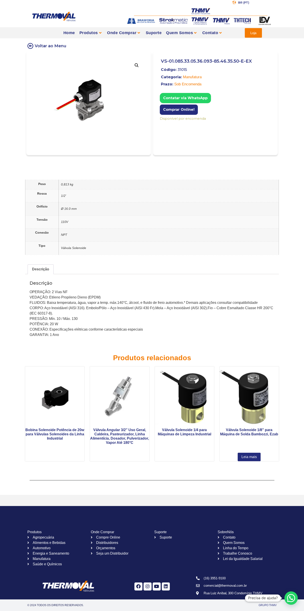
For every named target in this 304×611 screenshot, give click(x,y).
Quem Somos (179, 33)
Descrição (40, 269)
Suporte (154, 33)
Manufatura (192, 77)
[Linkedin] (166, 586)
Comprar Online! (179, 109)
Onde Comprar (121, 33)
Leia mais (249, 457)
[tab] (41, 269)
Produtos (88, 33)
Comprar (162, 124)
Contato (210, 33)
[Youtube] (157, 586)
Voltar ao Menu (50, 45)
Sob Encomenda (187, 84)
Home (69, 33)
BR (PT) (243, 2)
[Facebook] (138, 586)
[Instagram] (148, 586)
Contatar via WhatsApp (185, 98)
